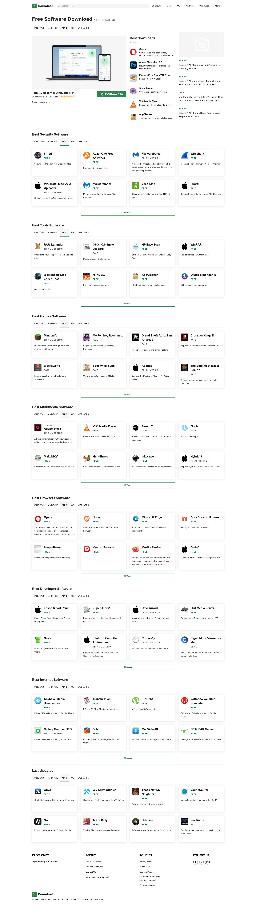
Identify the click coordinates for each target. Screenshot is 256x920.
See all (128, 212)
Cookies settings (147, 885)
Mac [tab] (64, 28)
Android (189, 6)
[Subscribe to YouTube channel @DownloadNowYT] (207, 862)
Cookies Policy (146, 872)
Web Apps (204, 6)
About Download (93, 861)
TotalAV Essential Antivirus (54, 93)
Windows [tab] (39, 28)
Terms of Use (145, 867)
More (217, 6)
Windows (156, 6)
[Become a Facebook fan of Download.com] (195, 862)
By (37, 97)
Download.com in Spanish (97, 877)
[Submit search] (59, 6)
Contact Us (91, 872)
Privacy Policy (145, 861)
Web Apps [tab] (83, 28)
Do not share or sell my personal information (150, 878)
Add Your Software (94, 867)
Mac (169, 6)
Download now (114, 94)
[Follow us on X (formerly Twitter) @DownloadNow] (201, 862)
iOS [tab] (72, 28)
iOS (178, 6)
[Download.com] (42, 6)
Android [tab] (53, 28)
